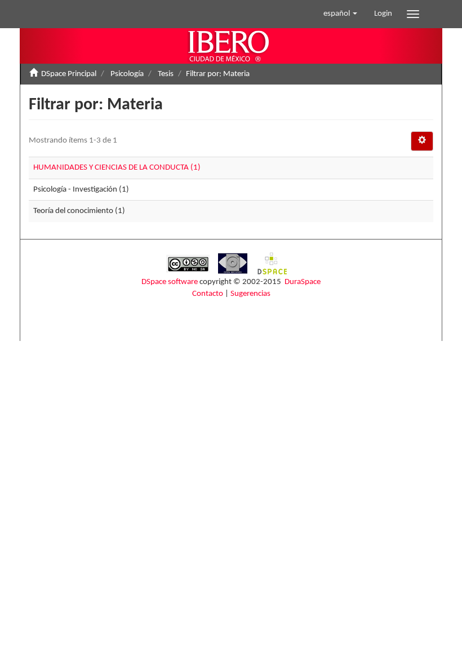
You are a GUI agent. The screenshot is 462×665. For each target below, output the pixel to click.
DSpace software (169, 282)
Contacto (207, 294)
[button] (340, 14)
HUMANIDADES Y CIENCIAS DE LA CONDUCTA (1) (117, 167)
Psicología (127, 74)
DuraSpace (303, 282)
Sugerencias (250, 294)
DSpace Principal (68, 74)
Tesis (166, 74)
